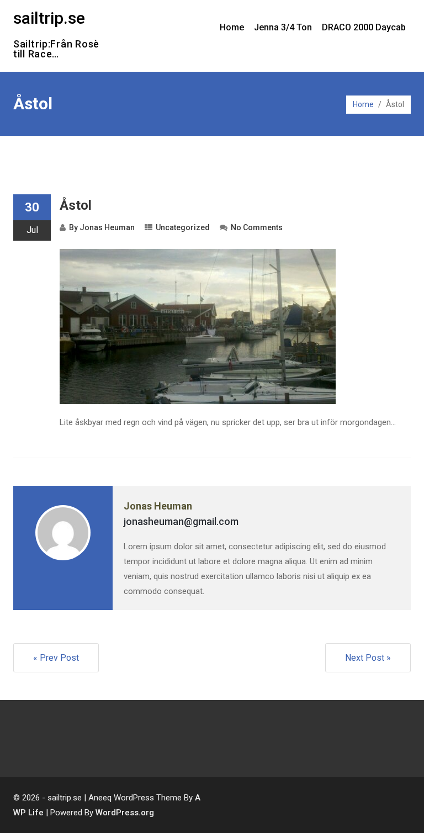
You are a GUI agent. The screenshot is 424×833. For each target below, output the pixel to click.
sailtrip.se (49, 18)
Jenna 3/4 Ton (283, 27)
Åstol (76, 205)
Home (232, 27)
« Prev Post (56, 657)
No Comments (257, 227)
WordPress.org (125, 813)
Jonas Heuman (107, 227)
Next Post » (368, 657)
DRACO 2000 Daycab (364, 27)
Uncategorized (183, 227)
